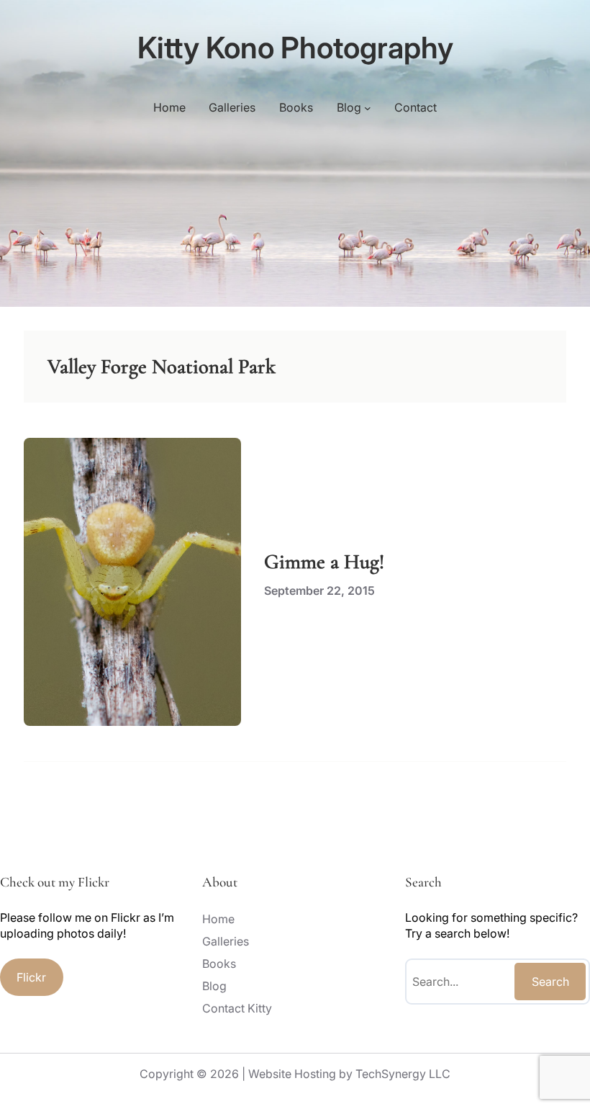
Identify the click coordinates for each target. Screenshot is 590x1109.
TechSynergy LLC (402, 1074)
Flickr (31, 977)
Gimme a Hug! (324, 561)
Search (550, 981)
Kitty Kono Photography (295, 48)
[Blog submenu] (367, 107)
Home (169, 107)
